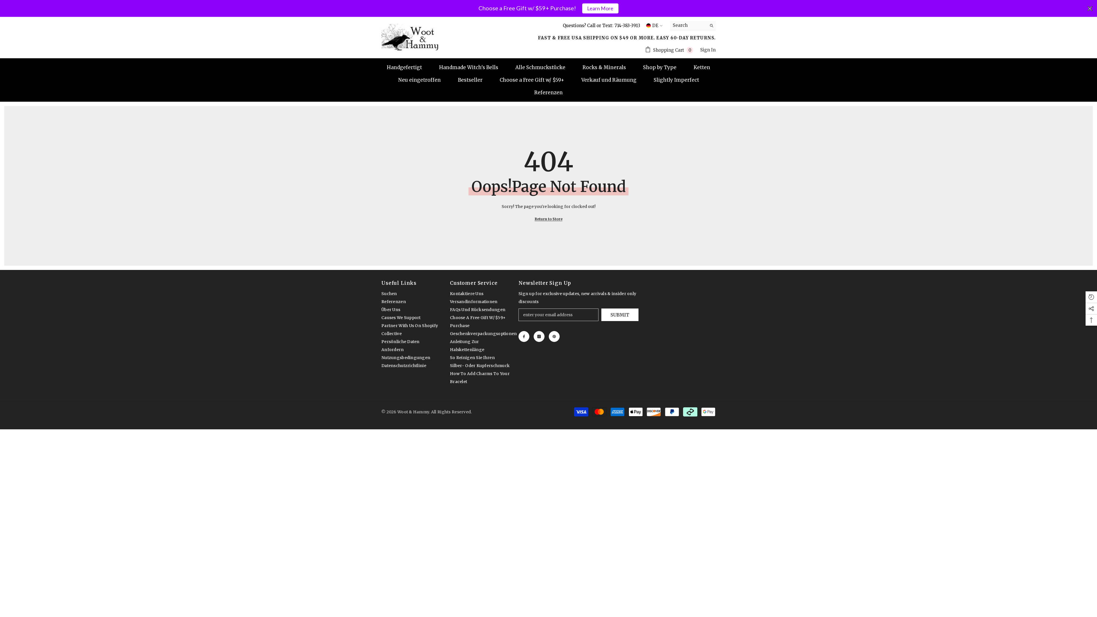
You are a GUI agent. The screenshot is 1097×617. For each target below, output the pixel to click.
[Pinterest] (554, 336)
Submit (619, 315)
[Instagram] (539, 336)
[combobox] (688, 25)
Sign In (708, 50)
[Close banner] (1090, 8)
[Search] (693, 25)
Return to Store (548, 219)
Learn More (600, 8)
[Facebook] (524, 336)
